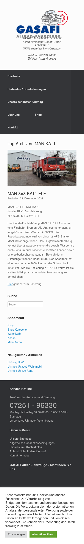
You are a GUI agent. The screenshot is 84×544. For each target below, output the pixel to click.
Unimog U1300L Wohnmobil (25, 366)
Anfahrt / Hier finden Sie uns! (28, 451)
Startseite (14, 76)
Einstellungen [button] (16, 534)
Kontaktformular (20, 455)
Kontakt (13, 127)
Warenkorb (14, 333)
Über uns (14, 114)
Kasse (12, 338)
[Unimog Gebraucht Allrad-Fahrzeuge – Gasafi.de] (42, 24)
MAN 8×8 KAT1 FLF (27, 193)
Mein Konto (15, 342)
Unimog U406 (16, 362)
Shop (38, 114)
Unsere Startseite (20, 438)
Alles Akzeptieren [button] (43, 534)
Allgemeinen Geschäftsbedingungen (32, 443)
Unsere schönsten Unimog (25, 102)
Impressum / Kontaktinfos (26, 447)
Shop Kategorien (18, 329)
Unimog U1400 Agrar (20, 370)
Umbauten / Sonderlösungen (27, 89)
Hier (10, 284)
